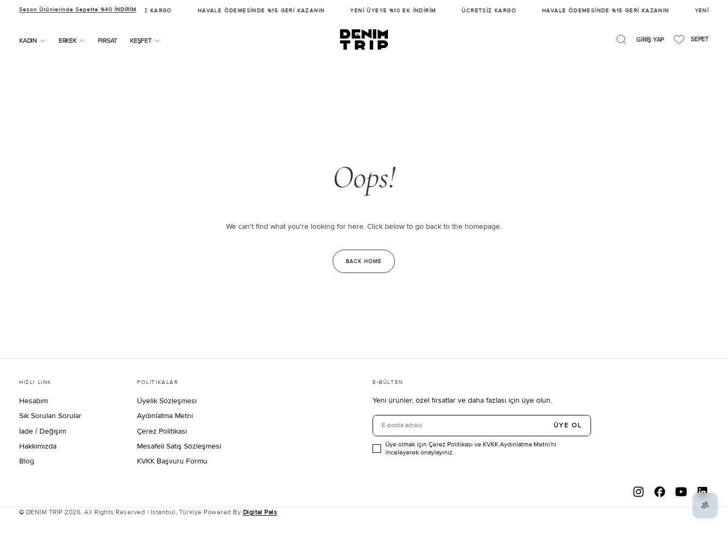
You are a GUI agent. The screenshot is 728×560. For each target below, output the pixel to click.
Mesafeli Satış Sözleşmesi (179, 446)
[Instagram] (638, 491)
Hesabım (33, 400)
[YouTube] (681, 491)
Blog (26, 461)
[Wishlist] (679, 39)
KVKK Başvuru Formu (172, 461)
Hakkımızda (37, 446)
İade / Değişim (42, 431)
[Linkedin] (702, 491)
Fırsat (108, 41)
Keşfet (141, 41)
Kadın (28, 41)
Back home (364, 261)
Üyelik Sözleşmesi (167, 400)
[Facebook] (659, 491)
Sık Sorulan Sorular (50, 415)
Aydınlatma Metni (165, 415)
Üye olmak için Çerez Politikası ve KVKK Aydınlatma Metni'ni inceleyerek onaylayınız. (470, 449)
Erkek (68, 41)
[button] (621, 39)
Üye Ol (568, 425)
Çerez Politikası (162, 431)
